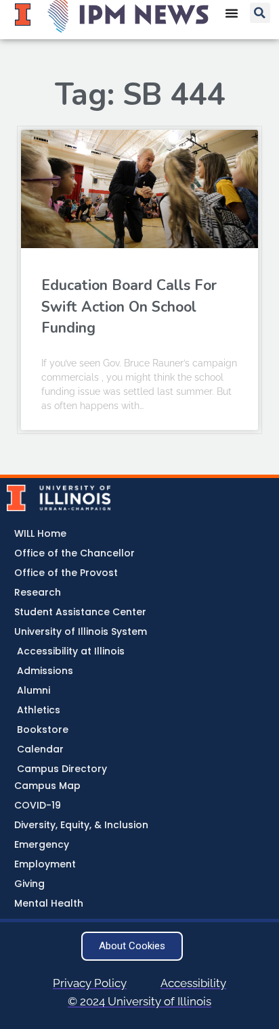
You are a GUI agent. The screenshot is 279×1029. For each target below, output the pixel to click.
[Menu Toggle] (231, 13)
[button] (260, 13)
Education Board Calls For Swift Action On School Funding (129, 306)
